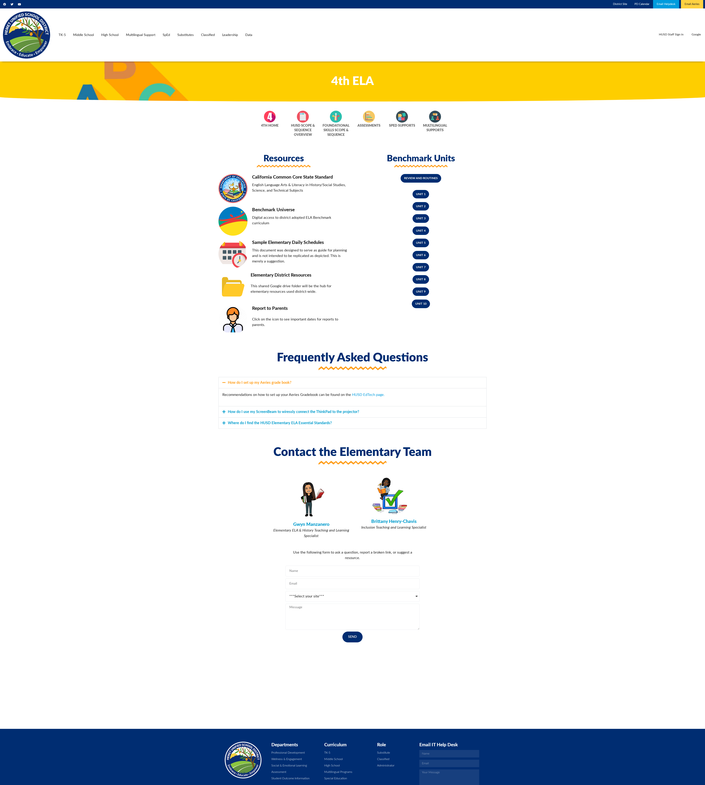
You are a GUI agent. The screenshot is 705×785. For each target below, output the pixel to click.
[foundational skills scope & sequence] (336, 117)
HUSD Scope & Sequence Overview (303, 130)
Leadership (230, 35)
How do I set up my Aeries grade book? (259, 383)
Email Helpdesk (666, 4)
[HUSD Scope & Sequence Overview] (303, 117)
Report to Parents (270, 308)
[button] (352, 382)
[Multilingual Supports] (435, 117)
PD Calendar (641, 4)
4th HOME (270, 125)
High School (110, 35)
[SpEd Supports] (402, 117)
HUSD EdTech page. (369, 395)
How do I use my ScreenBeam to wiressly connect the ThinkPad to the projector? (293, 412)
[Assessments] (369, 117)
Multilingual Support (140, 35)
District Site (620, 4)
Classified (208, 35)
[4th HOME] (270, 117)
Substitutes (185, 35)
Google (696, 34)
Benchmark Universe (273, 210)
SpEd (166, 35)
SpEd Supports (402, 125)
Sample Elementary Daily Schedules (288, 242)
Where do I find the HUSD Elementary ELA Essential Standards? (280, 423)
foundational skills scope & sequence (336, 130)
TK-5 (62, 35)
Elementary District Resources (281, 275)
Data (248, 35)
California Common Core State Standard (292, 177)
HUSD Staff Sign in (671, 34)
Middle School (83, 35)
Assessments (368, 125)
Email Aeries (692, 4)
